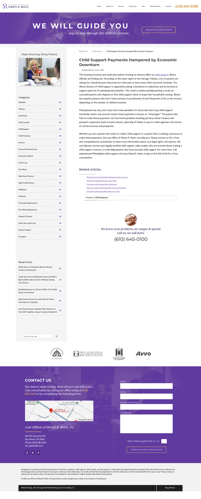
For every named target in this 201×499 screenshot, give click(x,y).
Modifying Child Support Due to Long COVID (101, 181)
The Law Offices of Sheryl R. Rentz (16, 6)
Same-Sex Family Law (27, 223)
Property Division (25, 216)
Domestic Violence (25, 156)
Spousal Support (24, 230)
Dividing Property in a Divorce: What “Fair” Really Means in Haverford (37, 291)
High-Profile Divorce (26, 183)
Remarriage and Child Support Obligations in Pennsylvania (107, 177)
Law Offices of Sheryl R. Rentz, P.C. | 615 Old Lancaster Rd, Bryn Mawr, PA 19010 (59, 411)
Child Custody (23, 122)
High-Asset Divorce (26, 176)
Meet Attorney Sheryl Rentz (39, 54)
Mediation (22, 189)
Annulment (22, 116)
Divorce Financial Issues (27, 149)
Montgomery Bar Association (119, 354)
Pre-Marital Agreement (27, 210)
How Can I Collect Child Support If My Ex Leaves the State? (106, 188)
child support (161, 74)
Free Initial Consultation (158, 30)
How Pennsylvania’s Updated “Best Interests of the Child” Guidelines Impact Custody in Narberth (37, 310)
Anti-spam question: (139, 441)
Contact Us (38, 380)
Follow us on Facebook (27, 453)
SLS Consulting (65, 488)
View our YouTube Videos (38, 453)
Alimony (21, 109)
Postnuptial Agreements (27, 203)
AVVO (143, 354)
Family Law (22, 163)
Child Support (97, 51)
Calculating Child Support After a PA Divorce (102, 184)
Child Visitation (24, 136)
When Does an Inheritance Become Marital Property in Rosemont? (35, 268)
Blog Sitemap (170, 488)
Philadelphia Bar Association (88, 354)
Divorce (21, 142)
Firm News (22, 169)
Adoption (22, 102)
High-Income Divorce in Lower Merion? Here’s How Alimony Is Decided (36, 300)
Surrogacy (22, 236)
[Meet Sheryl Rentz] (39, 71)
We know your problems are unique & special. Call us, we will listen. (131, 234)
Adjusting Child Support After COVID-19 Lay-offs (103, 191)
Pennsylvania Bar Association (57, 354)
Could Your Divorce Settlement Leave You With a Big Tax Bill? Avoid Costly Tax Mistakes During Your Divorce (37, 280)
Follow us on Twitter (33, 453)
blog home (83, 51)
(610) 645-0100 (186, 6)
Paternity (22, 196)
